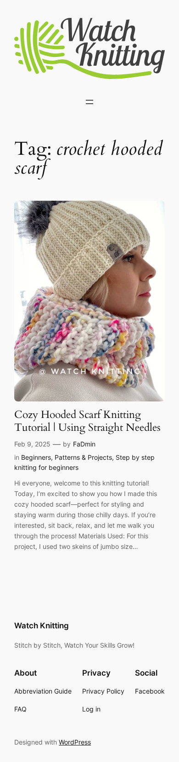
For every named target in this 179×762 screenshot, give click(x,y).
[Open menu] (89, 101)
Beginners (36, 457)
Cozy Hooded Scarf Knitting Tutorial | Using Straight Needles (87, 421)
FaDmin (84, 444)
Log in (91, 709)
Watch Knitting (41, 625)
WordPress (75, 742)
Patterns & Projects (83, 457)
